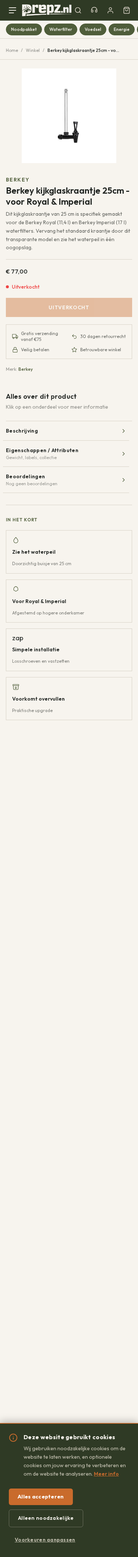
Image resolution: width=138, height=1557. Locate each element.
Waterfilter (60, 29)
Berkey (17, 179)
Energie (122, 29)
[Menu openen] (14, 10)
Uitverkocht (69, 307)
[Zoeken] (78, 10)
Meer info (106, 1473)
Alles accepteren (41, 1496)
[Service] (94, 10)
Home (12, 50)
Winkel (33, 50)
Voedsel (93, 29)
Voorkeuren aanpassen (45, 1539)
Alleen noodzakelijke (46, 1518)
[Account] (110, 10)
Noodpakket (24, 29)
